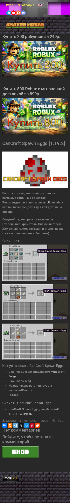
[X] (21, 425)
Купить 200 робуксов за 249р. (31, 36)
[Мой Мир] (26, 425)
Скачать (26, 414)
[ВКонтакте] (4, 425)
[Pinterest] (32, 425)
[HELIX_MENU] (66, 25)
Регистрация (25, 5)
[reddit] (37, 425)
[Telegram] (15, 425)
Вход (9, 5)
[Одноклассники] (10, 425)
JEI (48, 202)
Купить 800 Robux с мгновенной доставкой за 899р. (33, 91)
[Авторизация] (35, 452)
